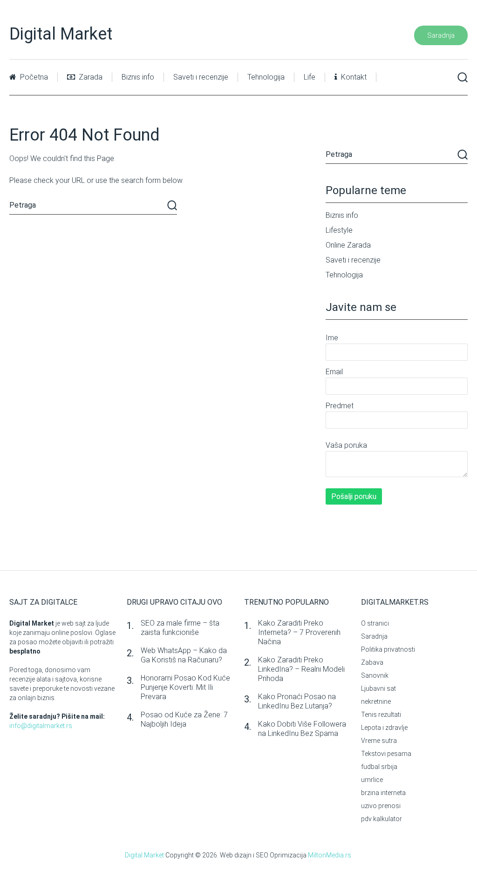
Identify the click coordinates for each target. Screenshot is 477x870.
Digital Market (60, 34)
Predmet (340, 405)
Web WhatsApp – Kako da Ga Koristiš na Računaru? (184, 655)
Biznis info (138, 77)
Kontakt (353, 77)
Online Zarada (348, 245)
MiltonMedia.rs (329, 855)
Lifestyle (339, 230)
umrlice (372, 779)
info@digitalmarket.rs (40, 725)
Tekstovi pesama (386, 753)
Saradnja (441, 35)
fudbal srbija (379, 766)
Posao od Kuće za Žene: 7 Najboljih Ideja (184, 719)
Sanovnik (374, 675)
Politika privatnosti (388, 649)
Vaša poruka (346, 445)
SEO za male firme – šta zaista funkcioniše (180, 628)
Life (309, 77)
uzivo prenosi (381, 805)
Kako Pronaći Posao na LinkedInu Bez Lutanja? (297, 701)
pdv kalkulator (381, 819)
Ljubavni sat (378, 688)
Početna (33, 77)
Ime (332, 337)
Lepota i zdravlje (384, 727)
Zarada (89, 77)
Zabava (372, 662)
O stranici (375, 623)
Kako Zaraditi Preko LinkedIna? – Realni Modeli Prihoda (301, 669)
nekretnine (376, 701)
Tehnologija (266, 77)
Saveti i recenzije (200, 77)
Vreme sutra (379, 740)
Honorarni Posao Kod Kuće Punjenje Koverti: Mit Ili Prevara (185, 687)
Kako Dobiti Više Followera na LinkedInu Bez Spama (302, 729)
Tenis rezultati (381, 714)
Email (334, 371)
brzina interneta (383, 792)
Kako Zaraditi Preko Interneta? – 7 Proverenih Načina (299, 632)
